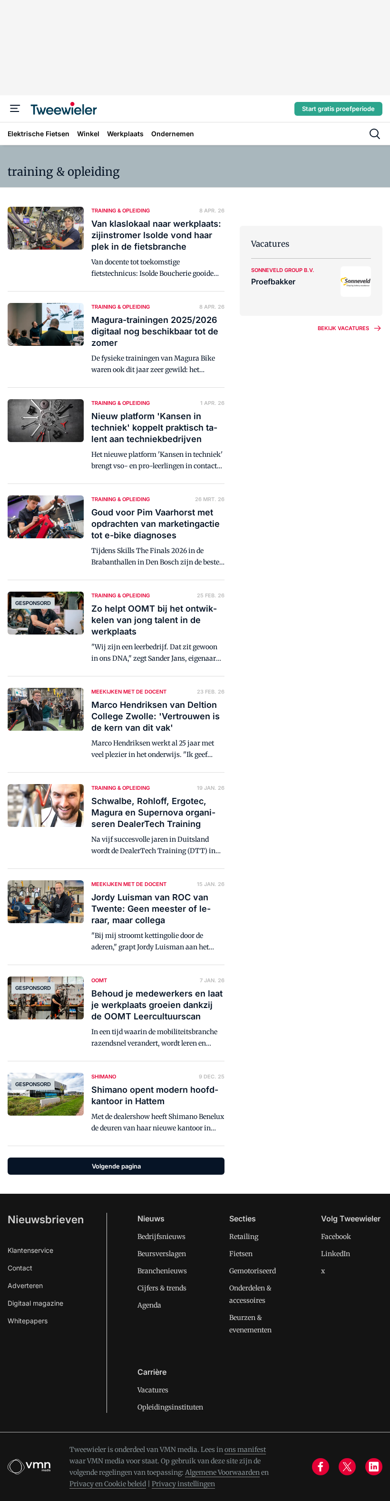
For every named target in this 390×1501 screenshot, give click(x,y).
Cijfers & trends (161, 1288)
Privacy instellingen (183, 1484)
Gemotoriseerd (252, 1271)
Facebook (336, 1236)
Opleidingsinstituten (170, 1407)
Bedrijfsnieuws (161, 1236)
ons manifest (245, 1449)
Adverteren (25, 1285)
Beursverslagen (161, 1253)
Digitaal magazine (35, 1303)
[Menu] (15, 108)
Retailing (243, 1236)
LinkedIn (335, 1253)
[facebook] (320, 1466)
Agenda (149, 1305)
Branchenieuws (162, 1271)
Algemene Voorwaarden (222, 1472)
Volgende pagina (116, 1166)
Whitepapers (28, 1321)
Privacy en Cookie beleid (107, 1484)
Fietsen (241, 1253)
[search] (374, 134)
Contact (20, 1268)
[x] (347, 1466)
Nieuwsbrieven (46, 1219)
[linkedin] (373, 1466)
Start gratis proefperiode (338, 108)
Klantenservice (30, 1250)
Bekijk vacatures (343, 328)
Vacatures (152, 1390)
